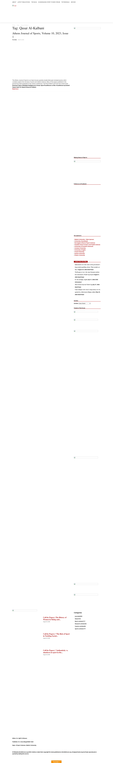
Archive (76, 303)
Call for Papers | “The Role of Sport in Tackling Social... (56, 635)
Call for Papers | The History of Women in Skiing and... (54, 618)
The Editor (14, 39)
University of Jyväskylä (81, 241)
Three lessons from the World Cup (83, 284)
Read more (15, 89)
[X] (96, 2)
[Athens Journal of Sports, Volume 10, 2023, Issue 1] (41, 60)
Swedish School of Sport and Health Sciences (87, 244)
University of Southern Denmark (84, 246)
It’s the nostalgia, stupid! (81, 279)
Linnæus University (80, 248)
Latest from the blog (81, 261)
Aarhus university (80, 253)
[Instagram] (94, 2)
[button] (78, 2)
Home (13, 25)
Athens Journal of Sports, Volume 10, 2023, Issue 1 (40, 35)
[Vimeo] (98, 2)
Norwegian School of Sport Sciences (85, 243)
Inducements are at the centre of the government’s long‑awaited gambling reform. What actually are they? (87, 267)
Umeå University (79, 251)
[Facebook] (92, 2)
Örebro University (80, 255)
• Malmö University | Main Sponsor (84, 239)
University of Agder (80, 250)
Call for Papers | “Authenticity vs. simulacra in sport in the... (55, 651)
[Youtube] (100, 2)
